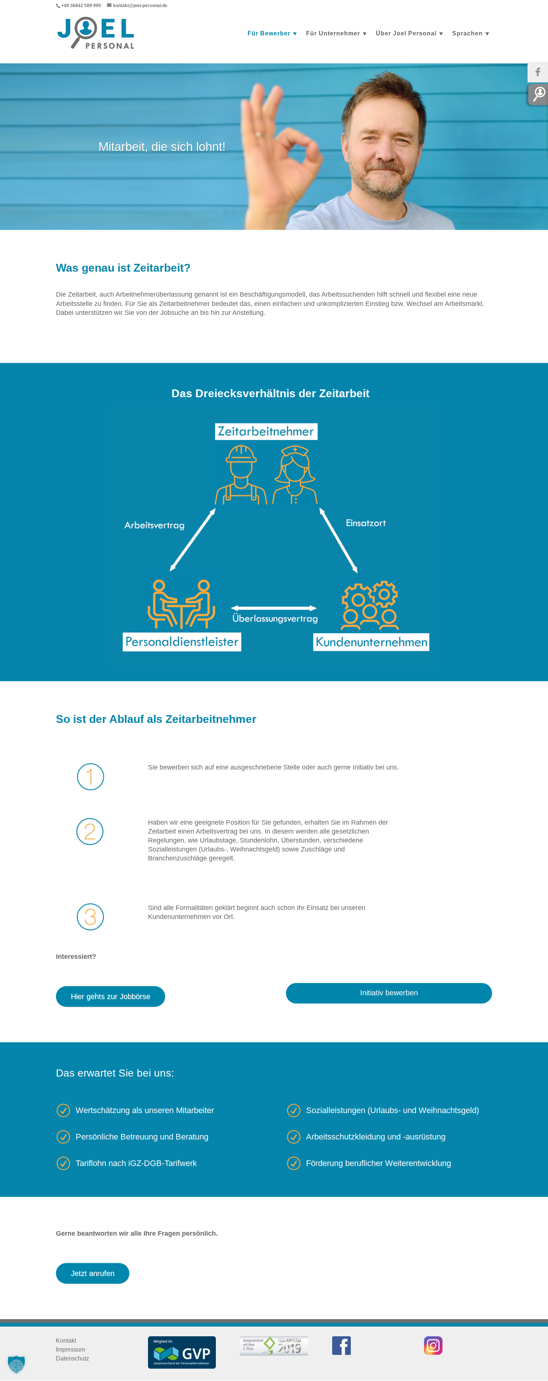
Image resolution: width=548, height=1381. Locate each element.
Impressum (70, 1349)
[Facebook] (537, 72)
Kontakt (66, 1340)
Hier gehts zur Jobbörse (110, 996)
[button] (16, 1364)
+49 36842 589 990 (81, 5)
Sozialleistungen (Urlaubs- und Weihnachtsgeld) (392, 1110)
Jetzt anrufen (92, 1273)
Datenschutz (72, 1358)
